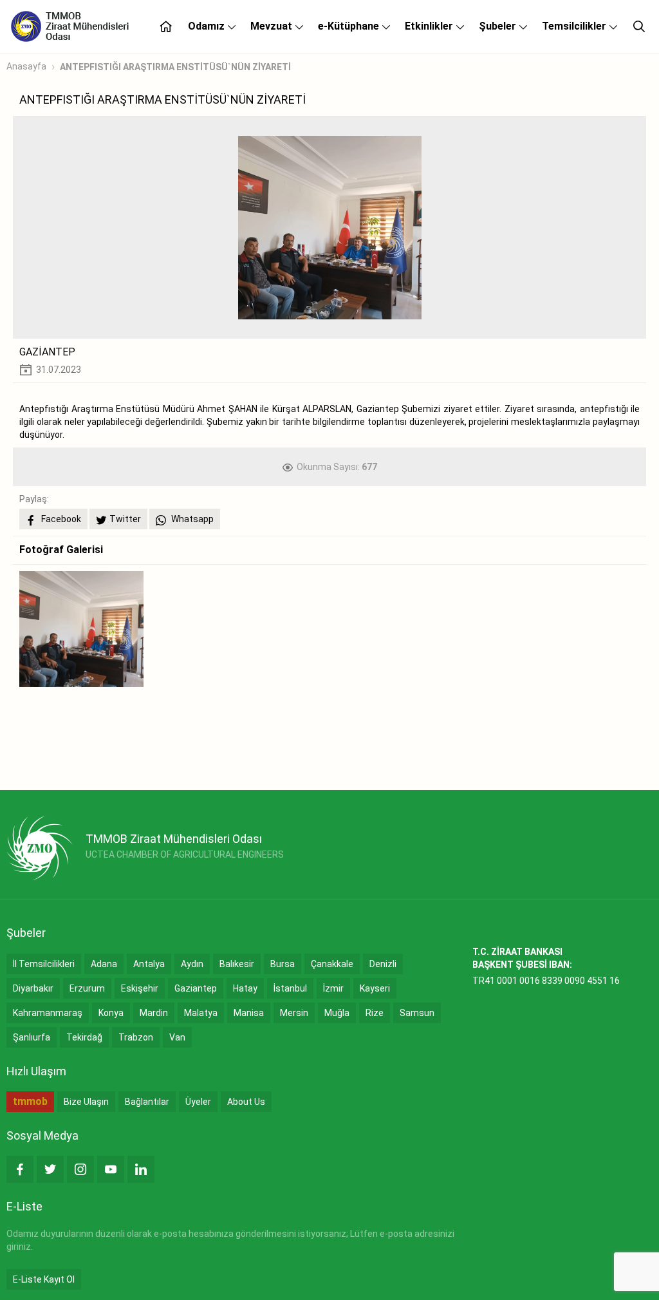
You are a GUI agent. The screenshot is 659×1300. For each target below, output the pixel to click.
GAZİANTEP (47, 352)
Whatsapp (191, 519)
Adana (104, 964)
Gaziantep (195, 988)
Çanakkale (332, 964)
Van (177, 1037)
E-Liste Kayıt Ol (44, 1279)
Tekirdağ (84, 1037)
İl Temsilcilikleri (44, 964)
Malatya (201, 1013)
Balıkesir (236, 964)
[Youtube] (110, 1169)
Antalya (149, 964)
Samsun (417, 1013)
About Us (246, 1102)
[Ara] (639, 26)
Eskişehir (139, 988)
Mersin (294, 1013)
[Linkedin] (140, 1169)
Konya (111, 1013)
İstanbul (290, 988)
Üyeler (198, 1102)
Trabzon (135, 1037)
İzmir (333, 988)
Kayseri (375, 988)
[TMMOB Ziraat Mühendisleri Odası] (39, 848)
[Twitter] (50, 1169)
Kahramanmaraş (47, 1013)
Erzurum (87, 988)
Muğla (336, 1013)
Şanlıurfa (31, 1037)
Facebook (60, 519)
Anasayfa (26, 66)
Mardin (154, 1013)
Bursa (282, 964)
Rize (375, 1013)
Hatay (245, 988)
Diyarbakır (33, 988)
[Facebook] (19, 1169)
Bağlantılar (147, 1102)
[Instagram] (80, 1169)
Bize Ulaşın (86, 1102)
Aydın (192, 964)
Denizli (382, 964)
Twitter (125, 519)
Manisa (249, 1013)
